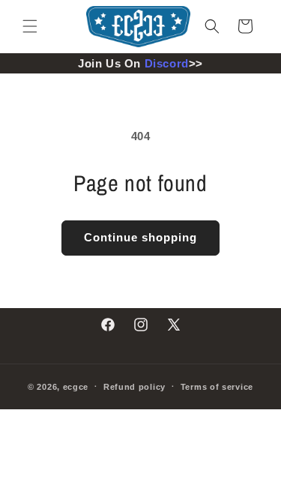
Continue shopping (140, 237)
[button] (29, 26)
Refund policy (134, 386)
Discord (167, 63)
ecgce (76, 386)
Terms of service (217, 386)
